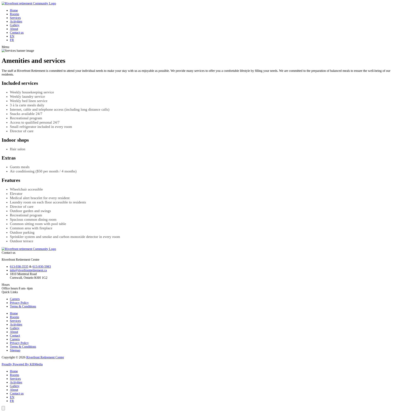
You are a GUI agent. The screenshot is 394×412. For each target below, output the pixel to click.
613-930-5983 (41, 266)
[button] (197, 47)
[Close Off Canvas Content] (3, 408)
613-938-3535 (19, 266)
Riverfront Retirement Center (45, 357)
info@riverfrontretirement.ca (28, 270)
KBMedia (36, 364)
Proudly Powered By (16, 364)
